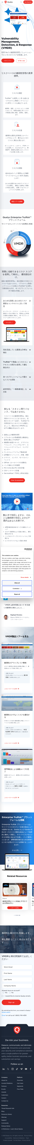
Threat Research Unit (7, 1108)
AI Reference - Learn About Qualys (12, 1129)
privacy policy (6, 1012)
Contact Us (4, 1101)
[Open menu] (2, 2)
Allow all (17, 583)
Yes (6, 992)
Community (5, 1123)
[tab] (17, 321)
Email (4, 1015)
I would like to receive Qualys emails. (18, 996)
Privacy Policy (28, 1135)
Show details (25, 577)
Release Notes (5, 1126)
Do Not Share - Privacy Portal (21, 1140)
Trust (27, 1138)
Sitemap (3, 1117)
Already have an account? (11, 990)
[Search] (21, 2)
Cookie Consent (7, 1140)
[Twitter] (8, 1069)
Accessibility (8, 1138)
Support (3, 1120)
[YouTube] (26, 1069)
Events (3, 1089)
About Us (4, 1080)
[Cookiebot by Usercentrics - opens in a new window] (24, 549)
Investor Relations (6, 1083)
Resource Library (6, 1114)
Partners (4, 1086)
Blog (2, 1111)
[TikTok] (17, 1069)
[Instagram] (12, 1069)
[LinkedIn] (3, 1069)
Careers (3, 1098)
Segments (20, 1086)
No (12, 992)
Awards (3, 1092)
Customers (4, 1095)
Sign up (11, 1002)
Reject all (17, 594)
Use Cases (20, 1083)
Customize (16, 588)
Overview (20, 1080)
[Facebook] (30, 1069)
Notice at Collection (18, 1138)
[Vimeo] (21, 1069)
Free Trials (20, 1089)
